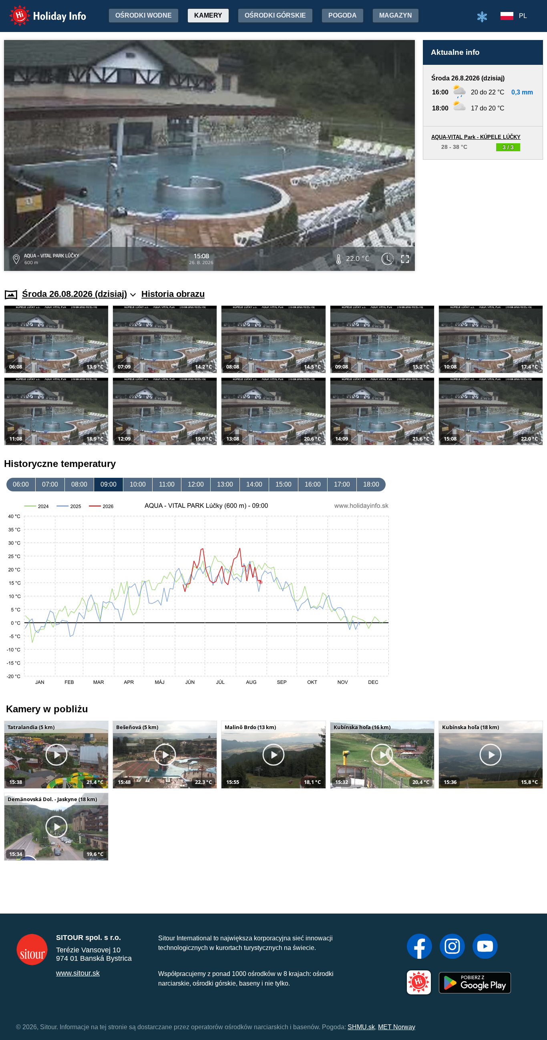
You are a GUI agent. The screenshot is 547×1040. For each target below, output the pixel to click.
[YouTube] (485, 947)
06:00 (21, 484)
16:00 (313, 484)
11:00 (167, 484)
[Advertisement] (483, 216)
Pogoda (342, 15)
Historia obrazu (173, 294)
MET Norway (396, 1027)
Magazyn (395, 15)
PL (523, 15)
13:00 (225, 484)
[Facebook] (419, 947)
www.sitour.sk (78, 973)
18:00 (371, 484)
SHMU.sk (361, 1027)
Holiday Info (40, 10)
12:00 (196, 484)
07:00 (50, 484)
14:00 (254, 484)
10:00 (138, 484)
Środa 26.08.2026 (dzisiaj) (74, 294)
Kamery (208, 15)
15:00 (284, 484)
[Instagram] (452, 947)
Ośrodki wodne (143, 15)
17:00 (342, 484)
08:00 (79, 484)
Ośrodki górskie (275, 15)
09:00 (109, 484)
